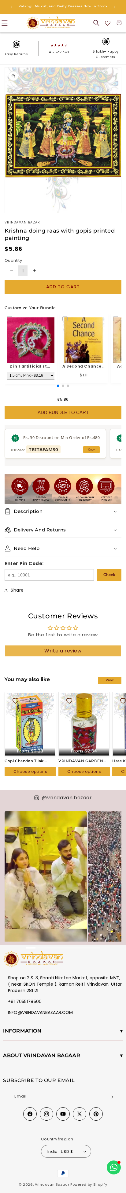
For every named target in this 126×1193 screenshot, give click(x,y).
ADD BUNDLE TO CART (63, 412)
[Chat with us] (113, 1167)
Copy (91, 449)
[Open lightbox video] (46, 883)
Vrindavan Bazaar (52, 1184)
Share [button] (17, 590)
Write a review (62, 650)
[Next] (113, 868)
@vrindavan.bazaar (67, 797)
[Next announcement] (114, 7)
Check (109, 574)
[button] (96, 23)
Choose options (30, 771)
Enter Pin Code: (24, 563)
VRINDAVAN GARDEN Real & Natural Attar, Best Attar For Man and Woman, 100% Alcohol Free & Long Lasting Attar (84, 761)
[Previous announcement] (11, 7)
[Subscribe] (111, 1097)
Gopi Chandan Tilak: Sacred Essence (24, 761)
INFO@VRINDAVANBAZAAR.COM (40, 1012)
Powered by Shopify (88, 1184)
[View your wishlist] (108, 23)
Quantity (13, 260)
